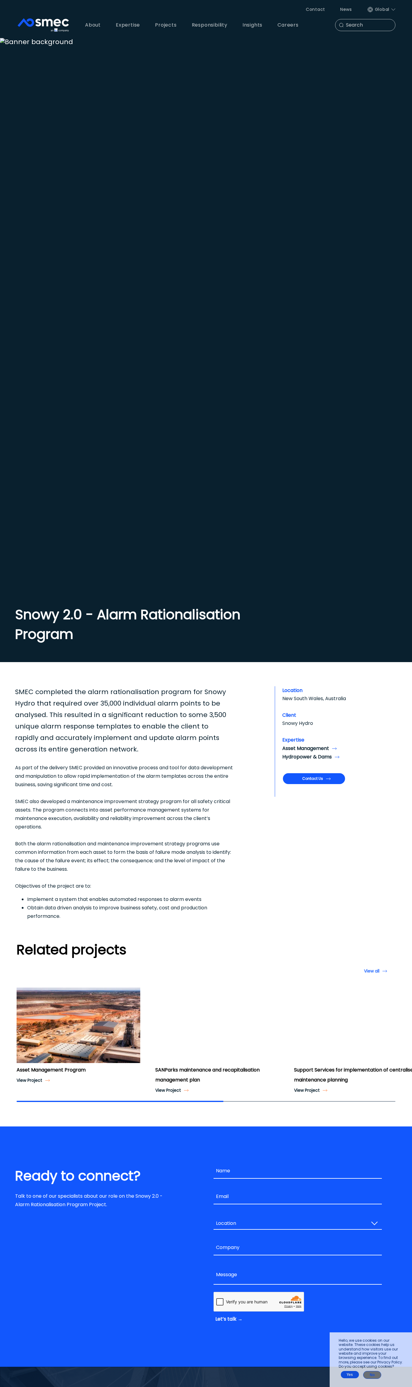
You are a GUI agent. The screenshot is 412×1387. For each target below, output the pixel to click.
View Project (29, 1080)
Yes (350, 1375)
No (372, 1375)
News (346, 9)
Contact (315, 9)
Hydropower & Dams (307, 756)
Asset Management (305, 748)
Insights (252, 24)
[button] (23, 1030)
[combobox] (298, 1224)
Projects (165, 24)
